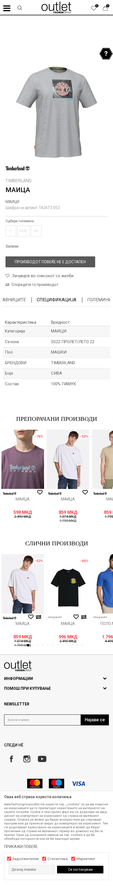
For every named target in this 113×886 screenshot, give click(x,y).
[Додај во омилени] (40, 493)
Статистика (57, 859)
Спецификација (56, 299)
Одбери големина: (20, 221)
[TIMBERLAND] (17, 168)
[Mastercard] (35, 783)
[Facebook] (11, 759)
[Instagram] (26, 759)
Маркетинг (86, 859)
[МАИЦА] (22, 459)
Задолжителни (25, 859)
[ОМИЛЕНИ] (96, 9)
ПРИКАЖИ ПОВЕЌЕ (21, 846)
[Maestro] (56, 783)
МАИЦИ (12, 201)
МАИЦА (23, 499)
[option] (56, 100)
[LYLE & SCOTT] (55, 618)
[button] (19, 8)
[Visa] (78, 783)
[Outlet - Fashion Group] (56, 7)
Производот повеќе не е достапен (50, 262)
